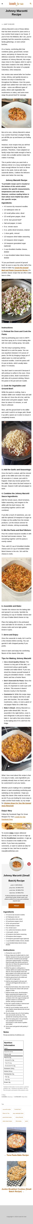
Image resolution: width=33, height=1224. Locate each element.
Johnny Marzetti (19, 1117)
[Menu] (2, 3)
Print (16, 906)
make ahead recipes (7, 1121)
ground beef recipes (7, 1117)
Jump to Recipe (8, 24)
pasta (26, 1121)
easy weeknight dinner (18, 1113)
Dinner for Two (6, 1113)
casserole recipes (7, 1109)
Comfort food (17, 1109)
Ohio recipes (19, 1121)
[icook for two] (16, 4)
